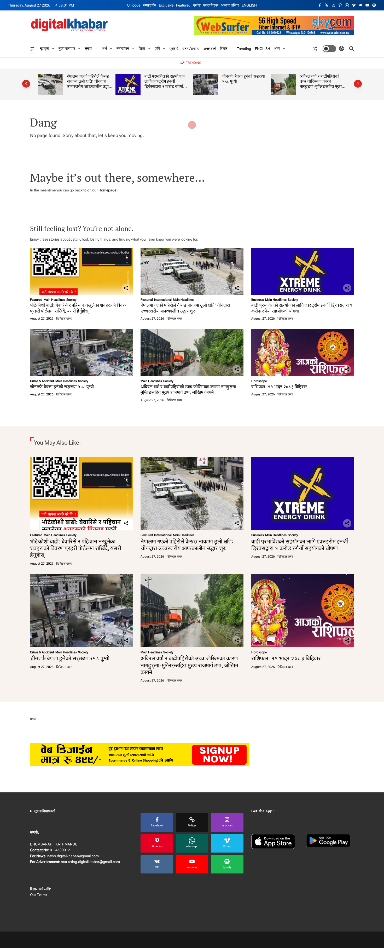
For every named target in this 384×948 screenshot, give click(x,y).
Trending (244, 48)
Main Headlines (54, 300)
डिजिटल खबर (64, 318)
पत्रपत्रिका (210, 5)
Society (71, 300)
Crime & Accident (42, 381)
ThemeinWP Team (240, 940)
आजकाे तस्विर (230, 5)
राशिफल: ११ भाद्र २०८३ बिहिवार (279, 386)
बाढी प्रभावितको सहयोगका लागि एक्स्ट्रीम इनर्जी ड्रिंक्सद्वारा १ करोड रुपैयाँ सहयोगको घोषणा (164, 83)
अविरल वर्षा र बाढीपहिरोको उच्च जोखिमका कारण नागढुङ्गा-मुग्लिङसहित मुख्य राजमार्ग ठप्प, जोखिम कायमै (321, 83)
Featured (183, 5)
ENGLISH (249, 5)
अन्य (277, 48)
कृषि (157, 48)
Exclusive (166, 5)
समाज (88, 48)
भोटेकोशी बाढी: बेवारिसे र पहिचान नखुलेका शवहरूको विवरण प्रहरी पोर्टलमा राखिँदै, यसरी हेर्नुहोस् (78, 308)
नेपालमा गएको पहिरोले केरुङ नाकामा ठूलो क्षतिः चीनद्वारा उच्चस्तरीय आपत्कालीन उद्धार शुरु (88, 83)
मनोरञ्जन (123, 48)
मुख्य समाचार (67, 48)
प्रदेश (197, 5)
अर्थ (104, 48)
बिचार (223, 48)
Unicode (133, 5)
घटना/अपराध (190, 48)
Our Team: (38, 894)
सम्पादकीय (149, 5)
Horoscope (259, 381)
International (163, 300)
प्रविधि (174, 48)
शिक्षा (142, 48)
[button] (26, 84)
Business (257, 300)
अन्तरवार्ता (209, 48)
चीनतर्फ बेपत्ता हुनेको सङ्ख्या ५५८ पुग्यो (243, 78)
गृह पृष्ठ (44, 48)
